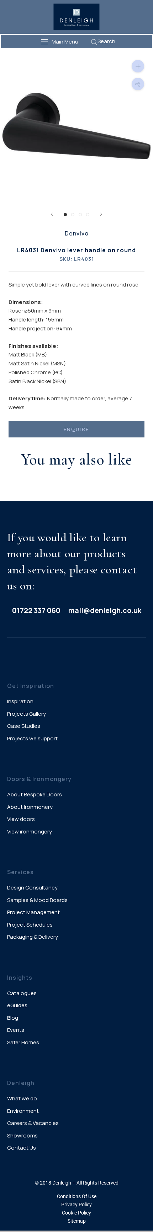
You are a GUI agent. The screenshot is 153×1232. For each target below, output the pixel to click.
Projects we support (32, 738)
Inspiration (20, 701)
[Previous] (52, 214)
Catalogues (22, 993)
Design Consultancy (32, 887)
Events (15, 1030)
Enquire (76, 429)
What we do (22, 1098)
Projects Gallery (26, 714)
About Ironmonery (30, 807)
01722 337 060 (36, 610)
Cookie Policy (76, 1213)
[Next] (101, 214)
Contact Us (21, 1147)
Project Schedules (30, 924)
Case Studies (23, 726)
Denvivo (77, 233)
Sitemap (77, 1221)
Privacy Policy (76, 1204)
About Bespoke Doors (34, 794)
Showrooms (22, 1135)
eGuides (17, 1005)
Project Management (33, 912)
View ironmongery (29, 831)
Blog (12, 1017)
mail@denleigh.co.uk (104, 610)
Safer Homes (23, 1042)
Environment (23, 1111)
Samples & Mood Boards (37, 900)
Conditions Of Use (76, 1196)
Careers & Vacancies (33, 1123)
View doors (21, 819)
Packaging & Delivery (32, 937)
